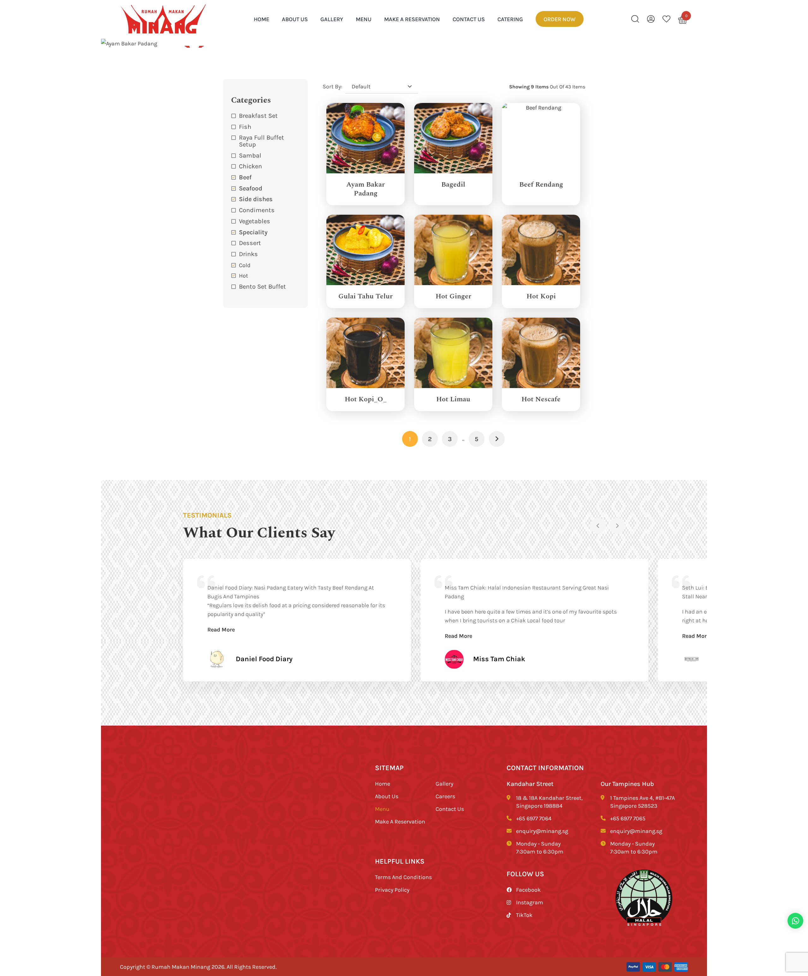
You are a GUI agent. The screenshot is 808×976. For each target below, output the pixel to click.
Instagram (529, 902)
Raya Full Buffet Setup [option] (261, 140)
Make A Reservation (412, 18)
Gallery (331, 18)
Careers (445, 796)
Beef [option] (245, 177)
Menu (363, 18)
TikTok (524, 914)
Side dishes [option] (256, 199)
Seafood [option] (250, 188)
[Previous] (598, 526)
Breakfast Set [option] (258, 115)
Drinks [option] (248, 254)
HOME (261, 18)
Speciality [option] (253, 232)
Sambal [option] (250, 155)
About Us (295, 18)
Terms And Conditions (403, 876)
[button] (265, 253)
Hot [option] (243, 275)
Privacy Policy (392, 889)
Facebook (528, 889)
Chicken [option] (250, 166)
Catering (510, 18)
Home (382, 783)
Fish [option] (245, 126)
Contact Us (469, 18)
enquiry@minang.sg (542, 830)
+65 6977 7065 (627, 818)
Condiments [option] (257, 210)
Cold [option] (245, 264)
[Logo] (163, 19)
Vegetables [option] (254, 221)
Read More (221, 629)
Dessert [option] (250, 243)
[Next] (617, 526)
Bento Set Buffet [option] (262, 286)
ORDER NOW (560, 18)
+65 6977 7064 (533, 818)
